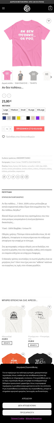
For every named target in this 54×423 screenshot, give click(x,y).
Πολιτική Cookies (17, 418)
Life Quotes (22, 166)
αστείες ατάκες (27, 169)
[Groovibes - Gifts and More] (27, 8)
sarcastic (31, 166)
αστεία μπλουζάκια (14, 169)
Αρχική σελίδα (7, 83)
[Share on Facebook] (9, 177)
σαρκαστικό (20, 171)
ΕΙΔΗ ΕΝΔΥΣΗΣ (21, 83)
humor (15, 166)
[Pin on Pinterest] (22, 177)
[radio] (5, 110)
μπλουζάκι (11, 171)
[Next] (48, 43)
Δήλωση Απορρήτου (34, 418)
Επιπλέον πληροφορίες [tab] (13, 197)
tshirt (45, 166)
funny (10, 166)
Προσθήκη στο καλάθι (29, 129)
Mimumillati (7, 337)
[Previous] (6, 43)
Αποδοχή (27, 398)
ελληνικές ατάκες (45, 169)
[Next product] (4, 96)
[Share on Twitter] (13, 177)
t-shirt (37, 166)
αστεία (4, 169)
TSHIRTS (33, 83)
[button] (3, 8)
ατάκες (35, 169)
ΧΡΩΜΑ (5, 114)
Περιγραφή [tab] (7, 192)
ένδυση (4, 171)
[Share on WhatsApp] (4, 177)
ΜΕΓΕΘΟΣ (6, 106)
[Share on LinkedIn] (27, 177)
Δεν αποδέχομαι (27, 405)
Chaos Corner (16, 162)
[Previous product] (9, 96)
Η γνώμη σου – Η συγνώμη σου (38, 337)
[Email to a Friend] (18, 177)
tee (41, 166)
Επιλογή (7, 343)
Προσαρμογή (27, 412)
